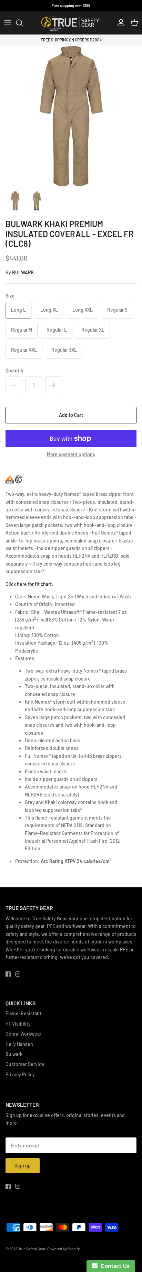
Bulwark (14, 1054)
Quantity (14, 370)
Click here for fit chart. (29, 584)
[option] (71, 116)
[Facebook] (8, 974)
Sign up (22, 1165)
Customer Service (25, 1064)
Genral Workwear (23, 1034)
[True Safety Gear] (71, 22)
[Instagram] (17, 974)
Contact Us (114, 1266)
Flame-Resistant (23, 1013)
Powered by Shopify (63, 1248)
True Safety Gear (31, 1248)
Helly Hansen (19, 1044)
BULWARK (23, 272)
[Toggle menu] (7, 22)
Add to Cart (71, 415)
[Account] (119, 22)
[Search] (22, 22)
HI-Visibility (18, 1024)
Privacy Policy (20, 1074)
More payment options (71, 454)
